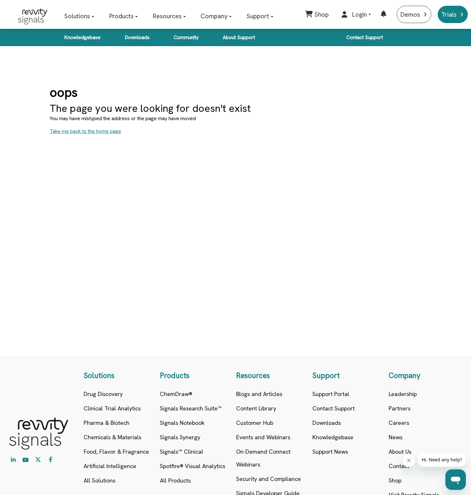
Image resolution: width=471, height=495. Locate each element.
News (395, 437)
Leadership (403, 394)
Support (257, 16)
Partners (399, 408)
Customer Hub (254, 422)
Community (186, 37)
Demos (410, 14)
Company (214, 16)
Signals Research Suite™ (191, 408)
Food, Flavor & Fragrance (116, 451)
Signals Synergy (180, 437)
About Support (239, 37)
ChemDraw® (176, 394)
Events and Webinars (263, 437)
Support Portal (330, 394)
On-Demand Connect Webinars (263, 458)
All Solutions (99, 480)
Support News (330, 451)
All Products (175, 480)
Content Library (256, 408)
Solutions (77, 16)
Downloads (137, 37)
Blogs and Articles (259, 394)
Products (121, 16)
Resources (167, 16)
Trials (449, 14)
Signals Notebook (182, 422)
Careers (399, 422)
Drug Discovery (103, 394)
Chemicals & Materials (112, 437)
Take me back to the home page (85, 131)
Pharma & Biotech (106, 422)
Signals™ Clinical (181, 451)
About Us (400, 451)
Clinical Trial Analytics (112, 408)
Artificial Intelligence (110, 466)
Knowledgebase (82, 37)
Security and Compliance (268, 479)
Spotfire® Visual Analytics (192, 466)
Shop (395, 480)
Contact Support (364, 37)
